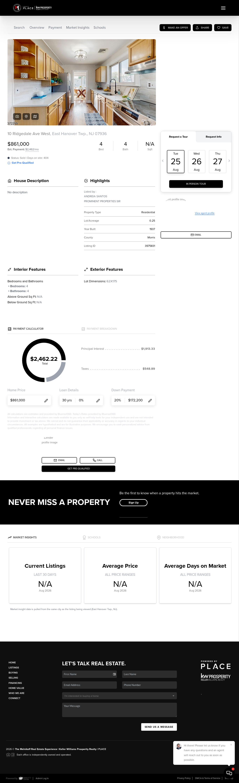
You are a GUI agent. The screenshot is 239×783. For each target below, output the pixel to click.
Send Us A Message (159, 726)
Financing (15, 683)
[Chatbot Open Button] (229, 773)
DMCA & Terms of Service (207, 778)
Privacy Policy (184, 778)
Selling (13, 677)
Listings (14, 667)
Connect (14, 698)
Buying (13, 672)
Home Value (16, 688)
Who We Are (16, 693)
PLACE (102, 749)
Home (12, 662)
